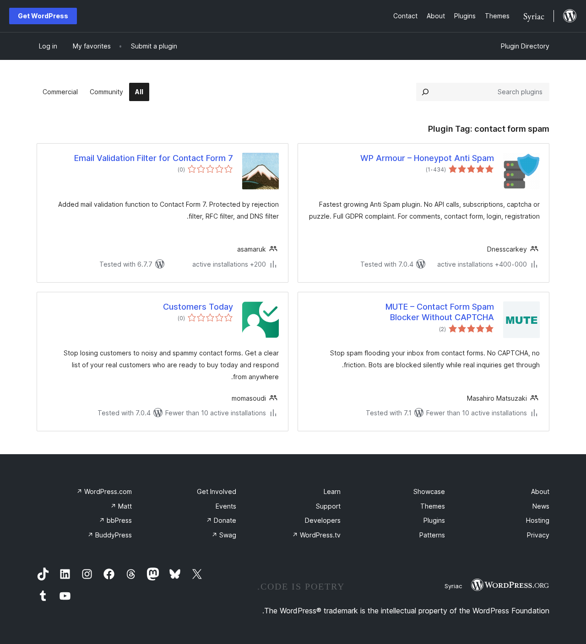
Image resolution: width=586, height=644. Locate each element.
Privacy (538, 535)
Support (328, 506)
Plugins (434, 520)
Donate (221, 520)
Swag (224, 535)
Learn (332, 491)
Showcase (429, 491)
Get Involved (216, 491)
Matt (121, 506)
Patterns (432, 535)
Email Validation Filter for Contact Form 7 (153, 158)
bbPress (115, 520)
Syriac (453, 586)
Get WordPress (43, 16)
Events (226, 506)
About (540, 491)
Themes (432, 506)
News (540, 506)
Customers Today (198, 306)
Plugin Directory (525, 46)
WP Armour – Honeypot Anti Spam (427, 158)
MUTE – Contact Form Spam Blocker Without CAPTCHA (439, 312)
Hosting (537, 520)
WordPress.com (104, 491)
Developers (323, 520)
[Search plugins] (425, 92)
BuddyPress (109, 535)
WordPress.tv (316, 535)
